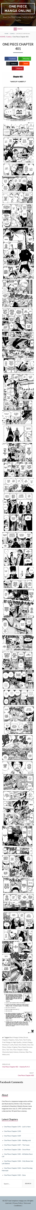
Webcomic (6, 1054)
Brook (26, 1037)
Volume (15, 1052)
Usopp (25, 1049)
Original (14, 1047)
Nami (16, 1045)
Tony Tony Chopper (16, 1049)
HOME (2, 37)
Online (9, 1047)
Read (24, 1047)
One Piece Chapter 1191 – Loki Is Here (17, 1127)
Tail (7, 1049)
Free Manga (6, 1042)
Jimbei (24, 1042)
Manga (29, 1042)
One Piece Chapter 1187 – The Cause (16, 1145)
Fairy (17, 1040)
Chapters (11, 1040)
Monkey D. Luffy (8, 1045)
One (28, 1045)
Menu (19, 29)
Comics (9, 37)
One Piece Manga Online (18, 8)
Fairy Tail (22, 1040)
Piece (20, 1047)
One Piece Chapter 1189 (12, 1136)
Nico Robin (22, 1045)
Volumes (22, 1052)
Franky (28, 1040)
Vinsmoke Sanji (7, 1052)
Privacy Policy (17, 1203)
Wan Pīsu (29, 1052)
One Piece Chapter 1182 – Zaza (15, 1175)
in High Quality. (16, 1042)
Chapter (5, 1040)
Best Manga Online (16, 1037)
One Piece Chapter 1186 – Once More (17, 1149)
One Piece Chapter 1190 (12, 1131)
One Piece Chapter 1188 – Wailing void (17, 1140)
